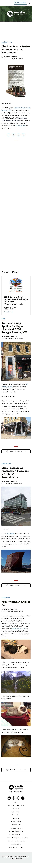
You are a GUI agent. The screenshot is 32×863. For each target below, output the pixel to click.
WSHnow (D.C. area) (16, 847)
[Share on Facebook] (8, 134)
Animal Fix (5, 597)
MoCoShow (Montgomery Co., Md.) (16, 838)
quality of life (6, 42)
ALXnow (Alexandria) (16, 831)
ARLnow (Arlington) (16, 828)
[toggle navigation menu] (29, 3)
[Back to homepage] (5, 2)
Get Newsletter (20, 3)
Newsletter (16, 815)
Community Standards (16, 805)
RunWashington (16, 844)
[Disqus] (16, 199)
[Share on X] (13, 134)
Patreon (16, 818)
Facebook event (21, 126)
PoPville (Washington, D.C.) (16, 841)
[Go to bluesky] (23, 798)
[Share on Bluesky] (18, 134)
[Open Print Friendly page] (23, 134)
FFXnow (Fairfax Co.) (16, 834)
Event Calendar (16, 812)
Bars (3, 319)
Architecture (6, 463)
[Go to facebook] (13, 798)
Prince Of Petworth (10, 57)
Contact (16, 808)
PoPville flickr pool (18, 628)
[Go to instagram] (18, 798)
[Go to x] (9, 798)
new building (11, 533)
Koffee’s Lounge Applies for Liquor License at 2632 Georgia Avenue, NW (14, 327)
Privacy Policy (16, 821)
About (16, 802)
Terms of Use (16, 824)
